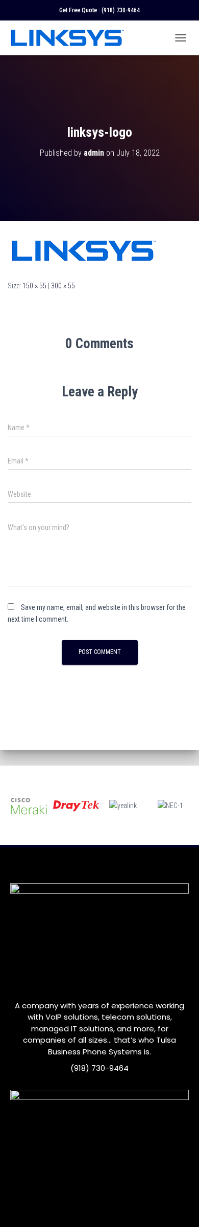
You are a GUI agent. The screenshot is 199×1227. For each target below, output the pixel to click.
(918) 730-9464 (121, 10)
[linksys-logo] (84, 250)
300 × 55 (63, 286)
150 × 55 (34, 286)
